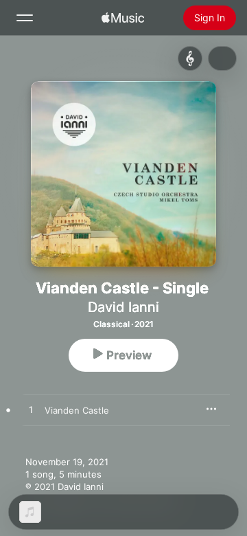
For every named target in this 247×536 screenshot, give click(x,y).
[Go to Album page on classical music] (190, 58)
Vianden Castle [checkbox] (77, 410)
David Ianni (123, 307)
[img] (123, 18)
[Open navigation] (25, 18)
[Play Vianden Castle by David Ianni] (31, 410)
